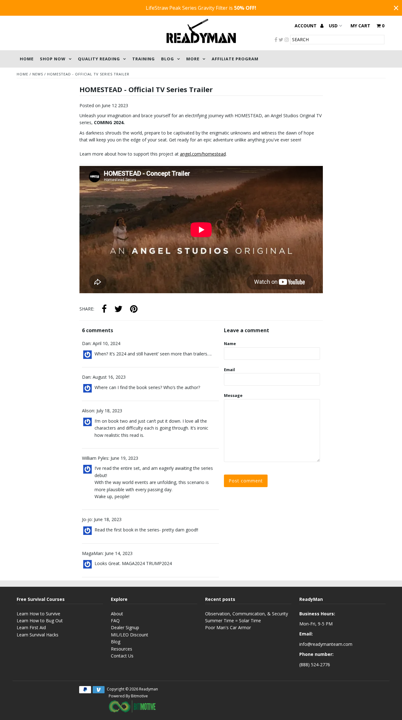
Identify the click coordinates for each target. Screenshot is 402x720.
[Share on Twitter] (118, 309)
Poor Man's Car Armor (228, 627)
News (37, 74)
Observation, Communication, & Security (246, 614)
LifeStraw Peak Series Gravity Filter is (201, 7)
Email (229, 369)
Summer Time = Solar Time (233, 621)
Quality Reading (99, 59)
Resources (121, 649)
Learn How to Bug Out (40, 621)
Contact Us (122, 656)
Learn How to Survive (38, 614)
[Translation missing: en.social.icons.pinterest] (134, 309)
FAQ (115, 621)
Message (233, 395)
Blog (167, 59)
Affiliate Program (235, 59)
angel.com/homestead (203, 154)
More (192, 59)
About (117, 614)
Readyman (148, 689)
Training (143, 59)
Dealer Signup (125, 627)
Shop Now (53, 59)
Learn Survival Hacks (37, 635)
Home (27, 59)
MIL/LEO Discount (129, 635)
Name (230, 343)
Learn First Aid (31, 627)
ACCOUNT (306, 26)
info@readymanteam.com (325, 644)
